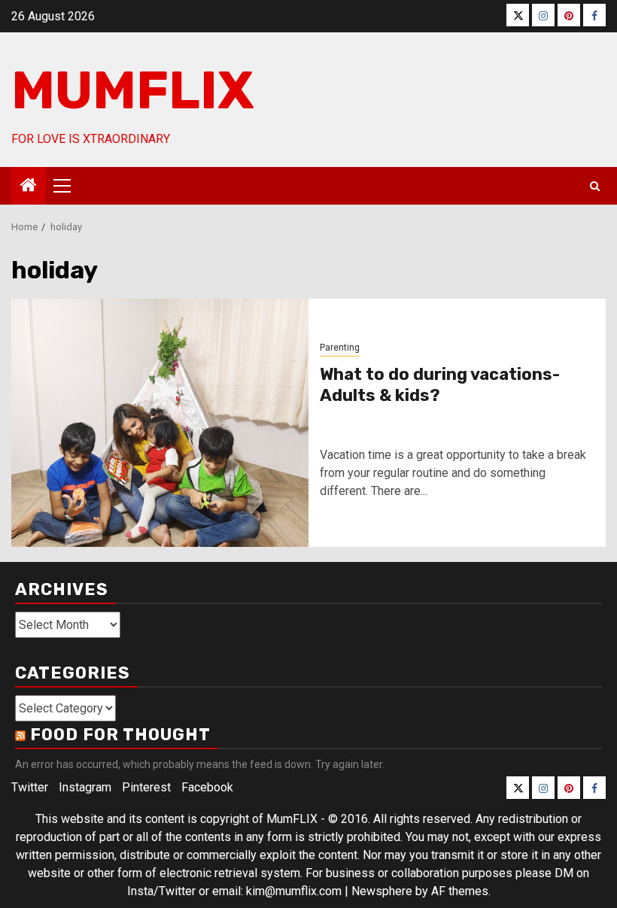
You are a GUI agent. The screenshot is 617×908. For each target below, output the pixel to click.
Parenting (340, 347)
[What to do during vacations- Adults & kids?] (159, 423)
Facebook (207, 787)
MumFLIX (132, 90)
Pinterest (146, 787)
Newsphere (381, 891)
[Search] (594, 186)
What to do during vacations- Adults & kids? (440, 385)
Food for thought (120, 734)
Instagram (85, 787)
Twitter (29, 787)
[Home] (28, 186)
